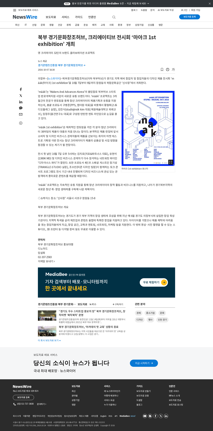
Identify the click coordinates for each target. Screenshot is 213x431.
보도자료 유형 (142, 395)
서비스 (65, 17)
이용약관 (26, 416)
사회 (111, 24)
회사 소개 (17, 416)
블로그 (134, 10)
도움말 (144, 10)
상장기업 (139, 24)
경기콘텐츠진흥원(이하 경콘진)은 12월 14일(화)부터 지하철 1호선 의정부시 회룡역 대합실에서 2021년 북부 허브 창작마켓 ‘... (92, 321)
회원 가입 (195, 10)
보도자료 (51, 17)
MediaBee (125, 416)
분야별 (75, 395)
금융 (77, 24)
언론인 (92, 17)
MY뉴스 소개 (174, 395)
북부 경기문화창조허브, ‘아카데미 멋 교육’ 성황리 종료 (89, 327)
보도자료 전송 (175, 400)
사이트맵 (94, 416)
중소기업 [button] (150, 312)
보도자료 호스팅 (176, 404)
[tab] (86, 386)
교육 (103, 24)
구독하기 (119, 304)
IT (26, 24)
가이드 (79, 17)
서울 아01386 (30, 425)
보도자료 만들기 (143, 391)
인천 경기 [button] (162, 319)
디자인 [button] (139, 319)
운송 (86, 24)
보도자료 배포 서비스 (28, 10)
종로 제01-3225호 (98, 422)
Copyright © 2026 (107, 425)
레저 (94, 24)
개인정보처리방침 (54, 416)
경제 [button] (138, 312)
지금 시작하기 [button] (142, 363)
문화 (43, 24)
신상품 (151, 24)
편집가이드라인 (39, 416)
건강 (60, 24)
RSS (94, 304)
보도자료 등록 (190, 16)
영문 (161, 24)
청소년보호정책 (70, 416)
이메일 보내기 (46, 261)
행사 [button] (150, 319)
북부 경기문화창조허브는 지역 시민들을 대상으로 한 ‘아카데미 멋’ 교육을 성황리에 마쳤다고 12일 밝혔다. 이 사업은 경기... (92, 333)
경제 (68, 24)
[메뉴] (15, 10)
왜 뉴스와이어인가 (112, 391)
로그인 (184, 10)
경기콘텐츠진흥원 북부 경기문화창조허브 (61, 65)
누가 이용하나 (110, 404)
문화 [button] (162, 312)
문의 (152, 10)
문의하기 (41, 404)
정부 (128, 24)
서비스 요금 (109, 400)
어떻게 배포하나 (111, 395)
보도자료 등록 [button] (23, 397)
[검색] (114, 17)
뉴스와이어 (54, 78)
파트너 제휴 (84, 416)
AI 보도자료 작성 (166, 10)
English (103, 416)
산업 (34, 24)
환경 (120, 24)
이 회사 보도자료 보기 (49, 340)
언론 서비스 (174, 391)
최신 (17, 24)
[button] (162, 69)
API (116, 416)
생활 (51, 24)
